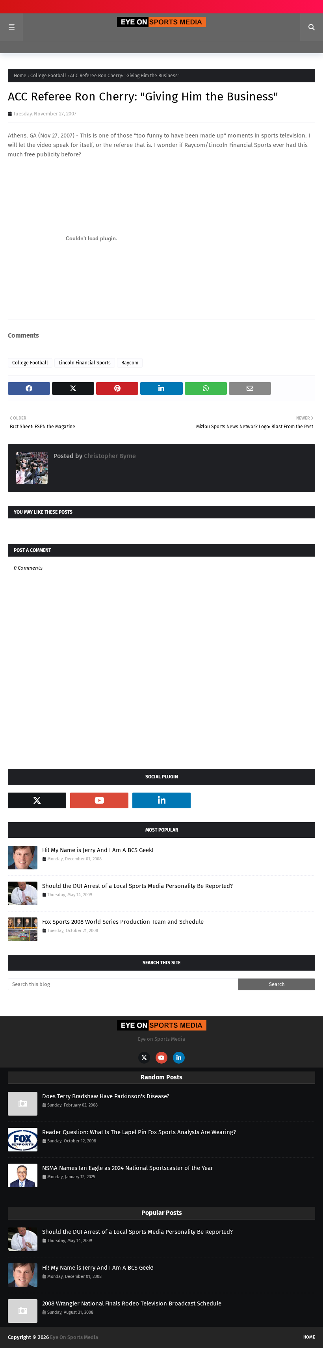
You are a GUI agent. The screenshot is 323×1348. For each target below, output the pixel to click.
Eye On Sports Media (74, 1337)
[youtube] (99, 800)
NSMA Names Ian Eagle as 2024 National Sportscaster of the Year (127, 1168)
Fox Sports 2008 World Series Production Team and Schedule (123, 921)
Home (20, 75)
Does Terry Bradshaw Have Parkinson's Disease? (105, 1096)
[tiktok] (224, 800)
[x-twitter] (37, 800)
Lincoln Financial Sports (85, 363)
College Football (48, 75)
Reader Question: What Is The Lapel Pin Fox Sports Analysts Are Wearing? (139, 1132)
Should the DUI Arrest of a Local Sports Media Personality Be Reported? (137, 885)
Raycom (129, 363)
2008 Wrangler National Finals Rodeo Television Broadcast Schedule (131, 1303)
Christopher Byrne (109, 456)
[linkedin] (161, 800)
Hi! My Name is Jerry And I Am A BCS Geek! (98, 850)
